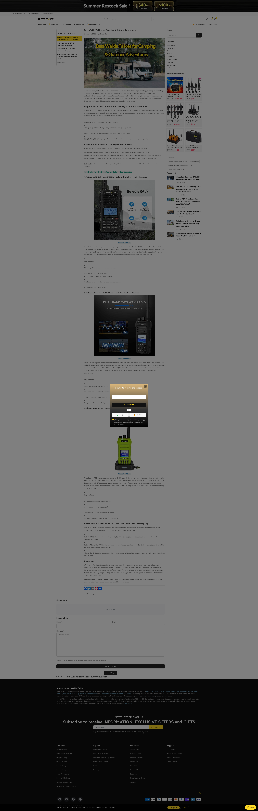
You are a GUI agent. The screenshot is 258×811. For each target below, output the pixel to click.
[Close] (145, 386)
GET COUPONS (129, 405)
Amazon (139, 415)
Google (122, 415)
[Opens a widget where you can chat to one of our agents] (250, 807)
